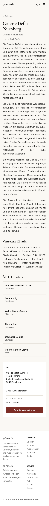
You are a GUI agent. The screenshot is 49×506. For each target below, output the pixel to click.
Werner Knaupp (34, 266)
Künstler (30, 445)
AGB (28, 481)
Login (37, 4)
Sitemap (30, 470)
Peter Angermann (31, 262)
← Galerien (8, 16)
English (30, 488)
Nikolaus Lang (10, 262)
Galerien (30, 442)
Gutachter (31, 452)
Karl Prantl (37, 259)
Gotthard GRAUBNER (34, 255)
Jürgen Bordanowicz (16, 259)
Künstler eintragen (11, 474)
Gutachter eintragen (12, 477)
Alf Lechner (9, 247)
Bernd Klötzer (10, 251)
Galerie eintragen (10, 470)
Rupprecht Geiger (12, 266)
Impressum (31, 474)
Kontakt (30, 484)
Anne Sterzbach (28, 247)
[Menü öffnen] (44, 4)
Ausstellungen (33, 449)
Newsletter (7, 481)
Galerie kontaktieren (24, 410)
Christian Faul (29, 251)
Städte (30, 456)
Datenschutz (32, 477)
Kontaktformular (20, 391)
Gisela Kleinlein (10, 255)
